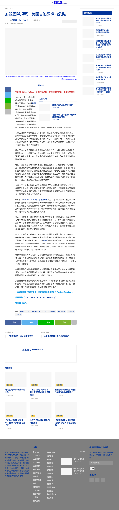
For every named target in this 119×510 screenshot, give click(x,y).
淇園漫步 (50, 459)
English (36, 452)
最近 (45, 240)
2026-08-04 (100, 25)
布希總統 (71, 311)
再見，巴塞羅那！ (79, 459)
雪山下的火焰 (51, 494)
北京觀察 (36, 466)
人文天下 (9, 415)
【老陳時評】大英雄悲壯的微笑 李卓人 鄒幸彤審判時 (65, 423)
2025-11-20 (77, 473)
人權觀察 (59, 415)
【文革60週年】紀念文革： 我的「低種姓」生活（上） (15, 423)
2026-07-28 (100, 82)
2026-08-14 (100, 72)
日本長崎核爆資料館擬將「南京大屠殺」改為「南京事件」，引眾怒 (103, 90)
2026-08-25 (56, 107)
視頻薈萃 (50, 484)
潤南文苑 (50, 463)
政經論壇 (13, 23)
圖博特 (35, 476)
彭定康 (19, 315)
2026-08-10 (100, 35)
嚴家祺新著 (37, 473)
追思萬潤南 (51, 487)
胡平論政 (50, 480)
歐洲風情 (36, 501)
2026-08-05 (77, 461)
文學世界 (36, 490)
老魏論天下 (51, 477)
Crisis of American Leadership (43, 311)
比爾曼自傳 (51, 452)
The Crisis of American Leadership (40, 297)
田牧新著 (50, 466)
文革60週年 (37, 494)
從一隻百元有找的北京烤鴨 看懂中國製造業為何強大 (103, 20)
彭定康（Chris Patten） (20, 20)
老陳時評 (50, 473)
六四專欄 (36, 462)
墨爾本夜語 (37, 480)
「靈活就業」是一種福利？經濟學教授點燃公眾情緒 (40, 392)
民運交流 (50, 456)
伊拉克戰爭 (61, 311)
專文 (11, 8)
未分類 (35, 497)
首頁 (6, 8)
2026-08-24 (9, 428)
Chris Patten (25, 311)
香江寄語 (50, 498)
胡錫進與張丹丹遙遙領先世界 (62, 105)
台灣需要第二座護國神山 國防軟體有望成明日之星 (103, 67)
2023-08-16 (36, 20)
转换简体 (40, 85)
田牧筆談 (50, 470)
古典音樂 (36, 469)
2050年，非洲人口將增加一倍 (35, 200)
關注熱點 (20, 23)
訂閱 (92, 468)
